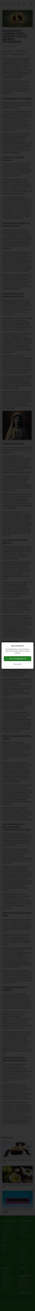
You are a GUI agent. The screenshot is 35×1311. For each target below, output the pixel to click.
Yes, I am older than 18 (17, 659)
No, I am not (17, 664)
